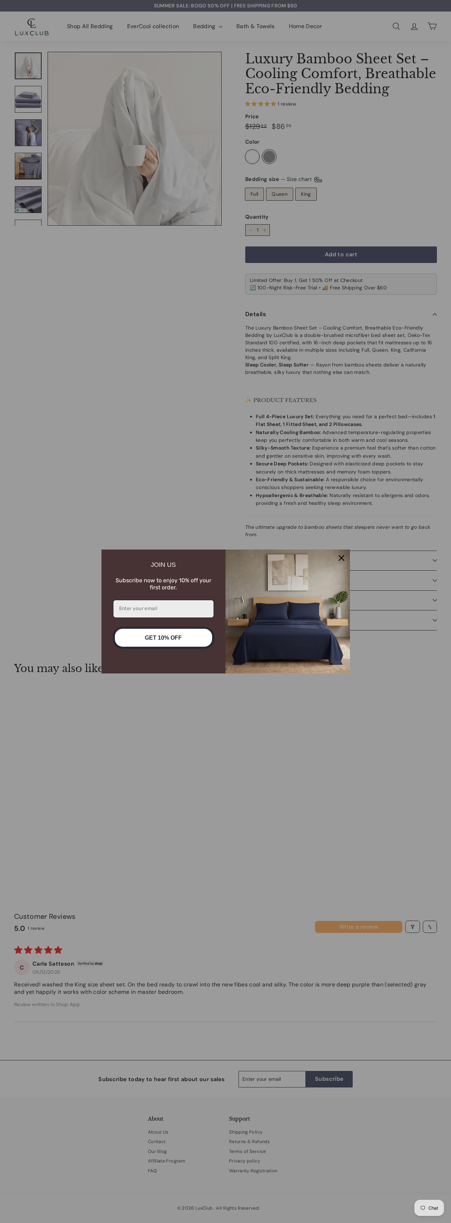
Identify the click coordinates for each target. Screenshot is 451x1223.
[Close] (341, 558)
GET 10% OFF (163, 638)
